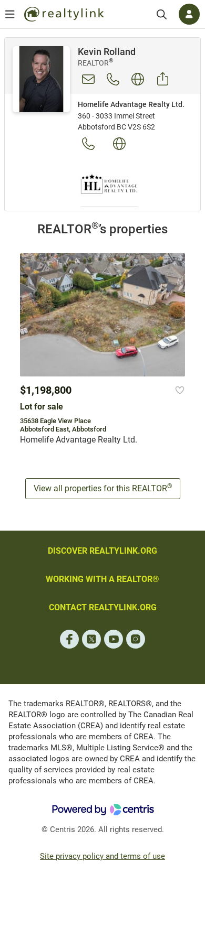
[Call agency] (88, 143)
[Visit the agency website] (119, 143)
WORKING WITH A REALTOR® (102, 579)
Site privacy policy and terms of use (102, 856)
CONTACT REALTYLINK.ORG (103, 607)
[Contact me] (88, 79)
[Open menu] (10, 14)
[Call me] (113, 79)
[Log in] (189, 14)
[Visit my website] (137, 79)
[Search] (161, 14)
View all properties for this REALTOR (103, 487)
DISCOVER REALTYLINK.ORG (102, 551)
